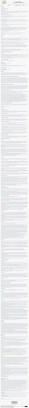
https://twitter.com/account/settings (20, 220)
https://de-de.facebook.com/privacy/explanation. (5, 195)
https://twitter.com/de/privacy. (3, 215)
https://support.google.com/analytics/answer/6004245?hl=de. (6, 281)
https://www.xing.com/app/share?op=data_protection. (6, 258)
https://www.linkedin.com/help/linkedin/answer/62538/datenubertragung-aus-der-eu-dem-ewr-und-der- (10, 249)
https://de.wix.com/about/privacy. (15, 42)
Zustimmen (26, 406)
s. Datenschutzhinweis (12, 407)
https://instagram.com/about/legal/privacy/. (20, 238)
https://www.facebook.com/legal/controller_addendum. (6, 205)
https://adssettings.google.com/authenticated (19, 354)
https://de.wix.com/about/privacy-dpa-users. (19, 43)
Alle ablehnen (22, 406)
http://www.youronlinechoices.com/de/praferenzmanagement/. (13, 319)
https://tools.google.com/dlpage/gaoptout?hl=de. (12, 280)
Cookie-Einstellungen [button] (18, 406)
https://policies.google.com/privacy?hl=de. (24, 364)
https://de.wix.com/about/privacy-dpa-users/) (18, 390)
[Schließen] (28, 406)
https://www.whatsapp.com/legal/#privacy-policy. (13, 180)
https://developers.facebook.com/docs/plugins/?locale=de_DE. (12, 191)
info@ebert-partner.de (4, 69)
